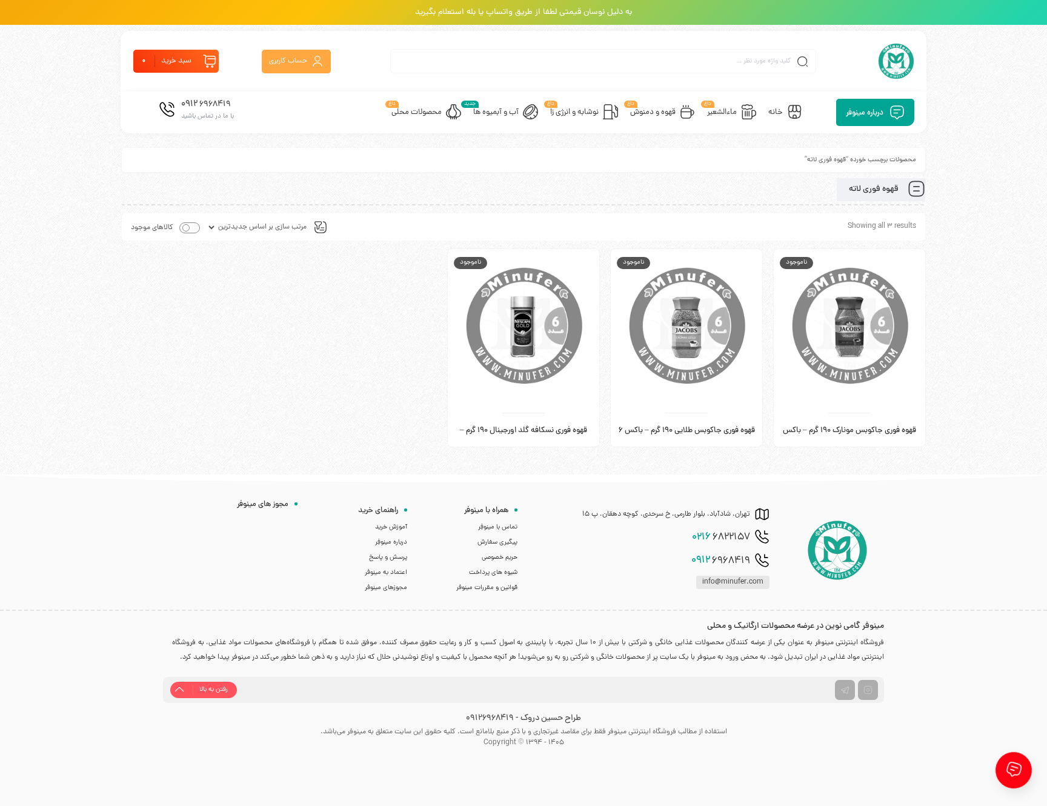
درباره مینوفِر (391, 542)
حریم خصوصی (499, 557)
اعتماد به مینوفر (386, 573)
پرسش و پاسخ (388, 557)
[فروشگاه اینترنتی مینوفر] (896, 61)
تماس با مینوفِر (497, 527)
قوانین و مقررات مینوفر (486, 588)
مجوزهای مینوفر (386, 588)
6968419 (720, 560)
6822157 (721, 537)
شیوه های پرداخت (493, 573)
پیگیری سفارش (497, 542)
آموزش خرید (391, 527)
